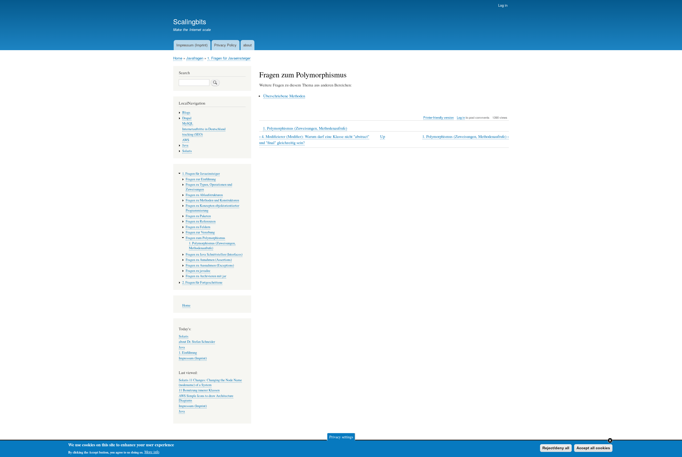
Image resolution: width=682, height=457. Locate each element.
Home (177, 58)
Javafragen (194, 58)
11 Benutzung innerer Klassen (199, 390)
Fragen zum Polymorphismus (205, 238)
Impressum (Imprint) (192, 44)
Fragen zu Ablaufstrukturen (204, 195)
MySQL (187, 123)
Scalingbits (189, 21)
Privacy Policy (225, 44)
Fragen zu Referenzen (201, 221)
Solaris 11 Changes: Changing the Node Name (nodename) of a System (210, 382)
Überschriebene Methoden (284, 95)
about (247, 44)
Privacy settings (341, 436)
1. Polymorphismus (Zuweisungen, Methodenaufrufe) (305, 128)
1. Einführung (188, 352)
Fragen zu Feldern (198, 227)
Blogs (186, 112)
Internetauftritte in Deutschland (203, 129)
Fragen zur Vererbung (200, 232)
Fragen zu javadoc (198, 270)
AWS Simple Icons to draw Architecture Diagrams (206, 398)
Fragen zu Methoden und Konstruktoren (212, 200)
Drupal (187, 118)
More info (151, 451)
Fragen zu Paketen (198, 216)
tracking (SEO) (192, 134)
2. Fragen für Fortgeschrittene (202, 282)
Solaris (187, 151)
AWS (185, 140)
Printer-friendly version (438, 117)
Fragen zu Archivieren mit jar (206, 276)
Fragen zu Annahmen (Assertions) (209, 259)
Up (382, 136)
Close (610, 440)
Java (185, 145)
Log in (503, 5)
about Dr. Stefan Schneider (197, 341)
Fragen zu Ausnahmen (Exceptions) (210, 265)
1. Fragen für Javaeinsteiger (228, 58)
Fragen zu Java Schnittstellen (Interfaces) (214, 254)
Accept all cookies (593, 448)
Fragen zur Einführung (201, 179)
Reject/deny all (555, 448)
